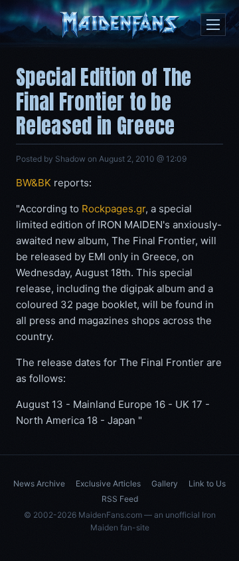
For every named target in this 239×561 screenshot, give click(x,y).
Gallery (164, 483)
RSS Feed (120, 499)
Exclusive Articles (108, 483)
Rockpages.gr (113, 208)
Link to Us (207, 483)
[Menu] (213, 24)
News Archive (39, 483)
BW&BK (33, 182)
